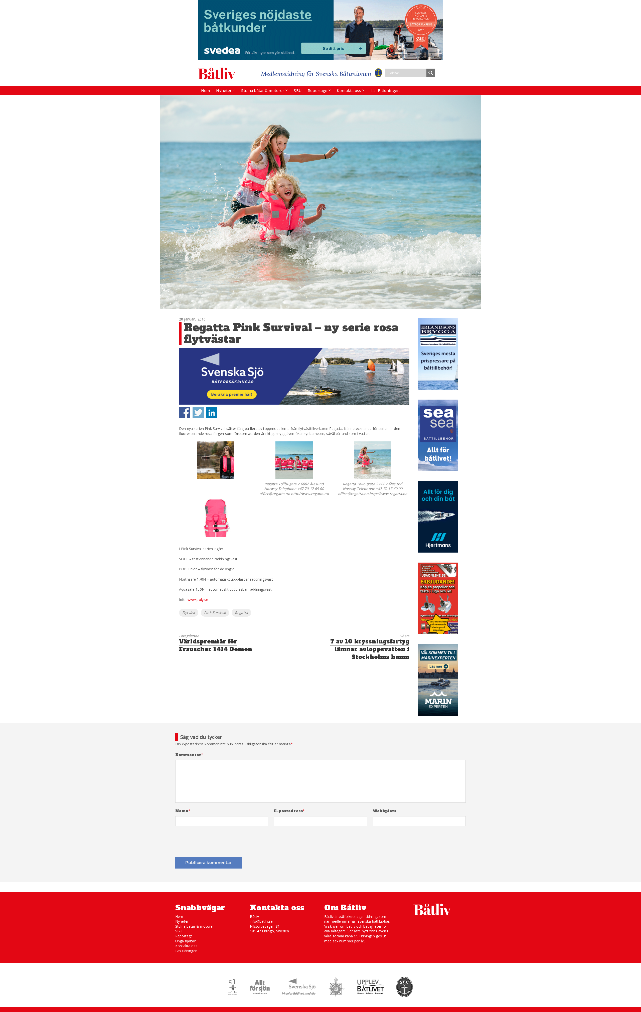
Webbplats (384, 811)
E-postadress (289, 811)
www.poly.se (198, 599)
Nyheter (224, 90)
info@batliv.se (261, 921)
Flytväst (188, 612)
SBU (297, 90)
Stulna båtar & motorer (262, 90)
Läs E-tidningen (385, 90)
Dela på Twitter (198, 412)
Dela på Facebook (184, 412)
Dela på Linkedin (211, 412)
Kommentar (189, 755)
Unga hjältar (185, 941)
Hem (205, 90)
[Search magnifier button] (430, 73)
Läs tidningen (186, 950)
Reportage (317, 90)
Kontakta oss (349, 90)
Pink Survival (215, 612)
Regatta (241, 612)
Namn (182, 811)
